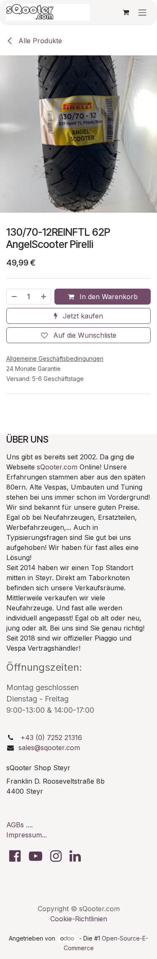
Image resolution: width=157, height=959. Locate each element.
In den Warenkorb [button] (107, 296)
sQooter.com (57, 467)
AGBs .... (19, 825)
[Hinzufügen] (44, 296)
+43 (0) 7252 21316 (51, 737)
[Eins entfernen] (14, 296)
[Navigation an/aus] (142, 12)
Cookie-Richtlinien (78, 919)
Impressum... (26, 835)
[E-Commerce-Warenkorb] (125, 12)
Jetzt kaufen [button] (82, 316)
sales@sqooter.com (49, 747)
